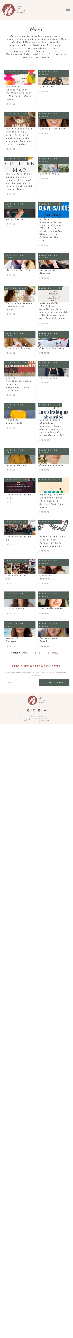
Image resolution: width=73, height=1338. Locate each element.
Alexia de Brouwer (19, 348)
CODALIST (45, 721)
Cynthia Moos (49, 174)
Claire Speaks (16, 608)
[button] (68, 9)
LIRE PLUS (10, 104)
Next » (57, 653)
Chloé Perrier (15, 219)
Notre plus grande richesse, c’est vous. (19, 306)
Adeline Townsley (52, 348)
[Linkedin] (39, 710)
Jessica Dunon (16, 465)
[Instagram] (33, 710)
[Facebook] (28, 710)
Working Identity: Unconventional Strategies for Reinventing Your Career (52, 501)
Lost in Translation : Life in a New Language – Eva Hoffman (18, 384)
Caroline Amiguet (52, 129)
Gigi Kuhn (46, 87)
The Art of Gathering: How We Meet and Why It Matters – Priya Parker (19, 93)
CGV (33, 716)
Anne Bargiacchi (51, 465)
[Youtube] (45, 710)
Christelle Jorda (51, 608)
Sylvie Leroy (48, 378)
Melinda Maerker (18, 270)
